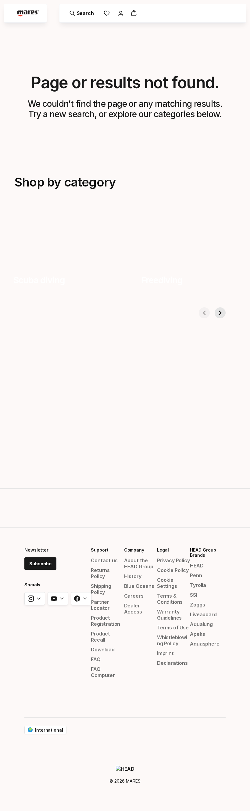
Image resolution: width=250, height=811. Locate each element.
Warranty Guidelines (169, 615)
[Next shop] (220, 312)
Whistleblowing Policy (172, 640)
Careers (134, 596)
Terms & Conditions (170, 599)
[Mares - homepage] (28, 13)
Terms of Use (173, 628)
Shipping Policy (101, 589)
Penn (196, 575)
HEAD (196, 566)
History (132, 576)
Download (103, 649)
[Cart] (134, 13)
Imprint (165, 653)
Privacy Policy (173, 560)
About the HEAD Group (138, 563)
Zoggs (197, 605)
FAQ (95, 659)
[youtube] (58, 598)
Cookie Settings (167, 583)
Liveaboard (203, 614)
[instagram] (34, 598)
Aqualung (201, 624)
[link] (106, 13)
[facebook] (81, 598)
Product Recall (100, 637)
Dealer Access (133, 609)
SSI (193, 595)
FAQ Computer (103, 672)
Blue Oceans (139, 586)
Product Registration (105, 621)
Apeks (197, 634)
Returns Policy (100, 573)
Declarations (172, 663)
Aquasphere (204, 644)
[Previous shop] (204, 312)
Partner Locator (100, 605)
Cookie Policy (173, 570)
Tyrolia (198, 585)
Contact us (104, 560)
